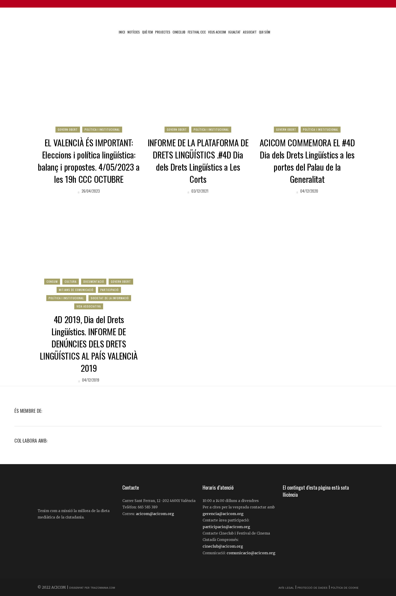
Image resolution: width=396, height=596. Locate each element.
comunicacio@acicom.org (251, 553)
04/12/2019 (90, 380)
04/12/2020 (308, 191)
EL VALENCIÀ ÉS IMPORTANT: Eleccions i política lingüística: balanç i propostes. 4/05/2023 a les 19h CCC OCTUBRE (89, 160)
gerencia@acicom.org (223, 513)
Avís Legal (286, 587)
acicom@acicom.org (155, 513)
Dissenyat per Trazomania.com (92, 587)
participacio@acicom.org (226, 526)
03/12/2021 (199, 191)
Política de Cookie (344, 587)
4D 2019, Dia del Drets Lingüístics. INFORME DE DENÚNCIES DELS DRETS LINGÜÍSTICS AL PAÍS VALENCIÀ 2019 (89, 343)
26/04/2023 (90, 191)
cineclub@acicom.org (223, 546)
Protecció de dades (312, 587)
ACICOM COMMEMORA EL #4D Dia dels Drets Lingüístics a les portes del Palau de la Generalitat (307, 160)
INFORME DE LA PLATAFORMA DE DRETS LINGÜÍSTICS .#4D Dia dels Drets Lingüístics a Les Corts (198, 160)
